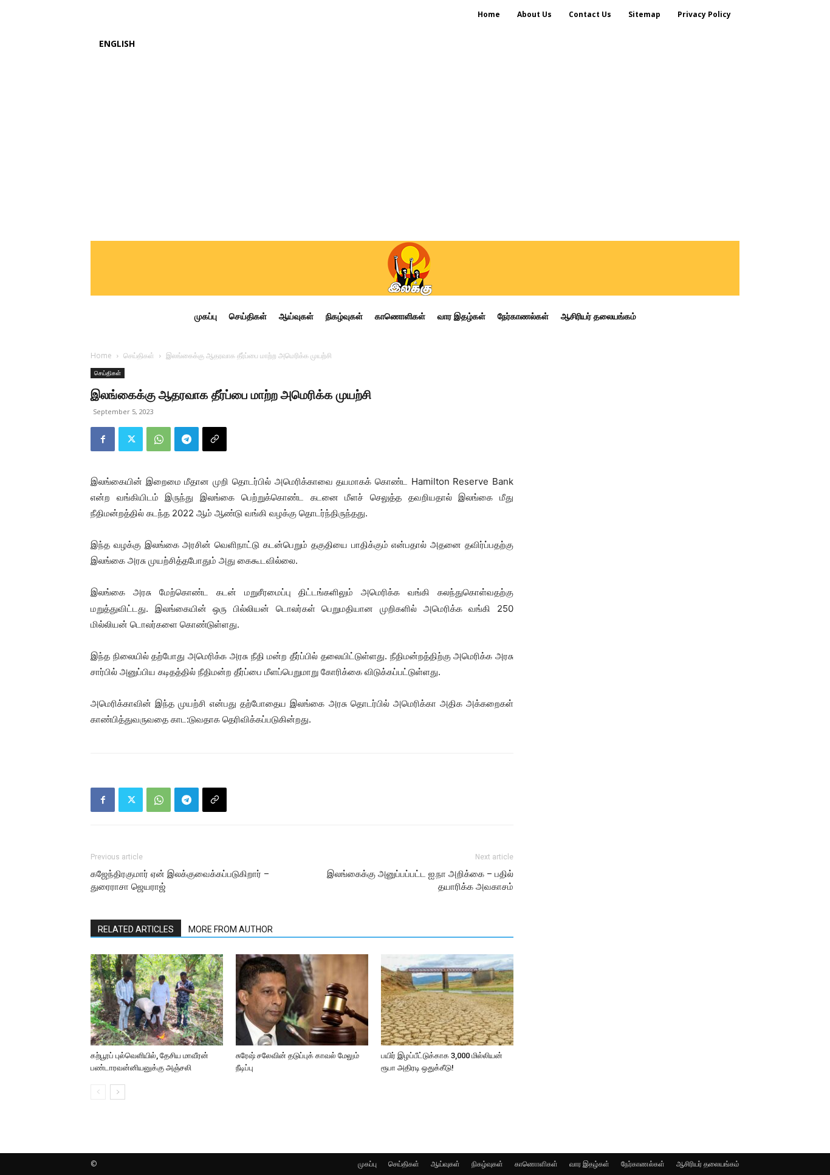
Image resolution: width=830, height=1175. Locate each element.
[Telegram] (186, 439)
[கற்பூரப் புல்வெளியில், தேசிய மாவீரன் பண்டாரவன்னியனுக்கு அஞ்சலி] (157, 999)
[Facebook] (103, 439)
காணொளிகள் (536, 1164)
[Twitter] (130, 439)
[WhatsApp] (158, 439)
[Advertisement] (415, 149)
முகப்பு (367, 1164)
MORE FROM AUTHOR (230, 929)
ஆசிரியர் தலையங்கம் (707, 1164)
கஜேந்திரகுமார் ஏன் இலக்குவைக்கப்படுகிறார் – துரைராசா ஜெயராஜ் (180, 880)
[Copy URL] (214, 439)
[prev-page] (98, 1092)
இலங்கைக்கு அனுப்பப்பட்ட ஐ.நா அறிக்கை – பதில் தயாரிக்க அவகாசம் (420, 880)
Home (101, 355)
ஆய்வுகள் (445, 1164)
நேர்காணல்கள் (643, 1164)
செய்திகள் (138, 355)
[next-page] (117, 1092)
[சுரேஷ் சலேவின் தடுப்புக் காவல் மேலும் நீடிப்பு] (302, 999)
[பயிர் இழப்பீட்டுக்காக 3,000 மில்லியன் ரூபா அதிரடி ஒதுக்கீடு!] (447, 999)
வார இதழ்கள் (589, 1164)
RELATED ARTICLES (136, 929)
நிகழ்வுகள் (487, 1164)
